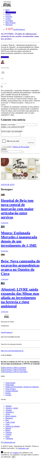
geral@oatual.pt (19, 29)
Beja (7, 420)
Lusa (2, 78)
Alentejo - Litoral (11, 408)
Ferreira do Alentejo (12, 426)
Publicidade (9, 385)
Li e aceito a (16, 147)
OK (13, 457)
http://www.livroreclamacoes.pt (12, 351)
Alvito (7, 414)
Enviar (4, 149)
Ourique (8, 434)
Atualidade (5, 57)
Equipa (8, 393)
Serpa (7, 436)
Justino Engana (5, 67)
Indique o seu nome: (8, 125)
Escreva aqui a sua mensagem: (12, 131)
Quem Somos (10, 383)
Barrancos (9, 418)
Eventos (8, 395)
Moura (7, 430)
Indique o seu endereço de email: (12, 127)
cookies (15, 453)
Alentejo (8, 406)
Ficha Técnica (10, 389)
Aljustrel (8, 410)
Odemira (8, 432)
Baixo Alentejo (10, 416)
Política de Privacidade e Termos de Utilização (22, 387)
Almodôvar (9, 412)
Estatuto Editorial (11, 391)
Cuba (7, 424)
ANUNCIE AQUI (7, 185)
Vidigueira (9, 438)
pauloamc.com (23, 448)
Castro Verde (10, 422)
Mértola (8, 428)
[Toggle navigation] (2, 6)
